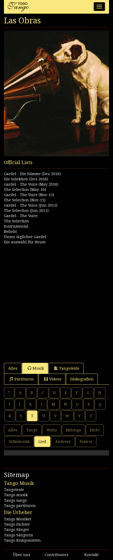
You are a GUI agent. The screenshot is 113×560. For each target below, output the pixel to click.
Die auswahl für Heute (25, 242)
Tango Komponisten (22, 540)
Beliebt (10, 231)
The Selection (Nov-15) (24, 200)
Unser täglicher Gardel (25, 237)
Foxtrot (86, 441)
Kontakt (91, 555)
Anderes (63, 441)
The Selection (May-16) (25, 189)
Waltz (52, 430)
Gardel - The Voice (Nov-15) (29, 195)
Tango (32, 430)
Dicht (95, 430)
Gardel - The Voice (21, 216)
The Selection (16, 221)
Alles (12, 368)
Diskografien (82, 379)
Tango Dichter (17, 524)
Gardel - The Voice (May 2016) (31, 184)
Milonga (73, 430)
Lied (42, 441)
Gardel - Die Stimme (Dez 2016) (32, 174)
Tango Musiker (18, 519)
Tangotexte (69, 368)
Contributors (56, 555)
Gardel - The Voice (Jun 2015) (30, 205)
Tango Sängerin (18, 535)
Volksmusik (19, 441)
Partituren (24, 379)
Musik (38, 368)
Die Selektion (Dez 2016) (26, 179)
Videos (55, 379)
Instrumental (16, 226)
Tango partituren (20, 506)
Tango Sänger (16, 529)
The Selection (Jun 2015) (26, 210)
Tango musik (16, 495)
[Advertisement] (56, 301)
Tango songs (15, 500)
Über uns (21, 555)
